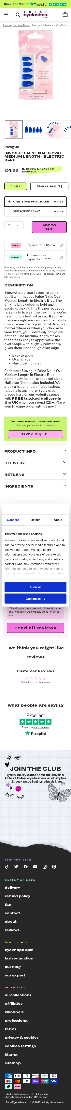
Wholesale (14, 1012)
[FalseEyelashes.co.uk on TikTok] (7, 867)
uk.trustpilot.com (14, 1097)
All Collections (18, 995)
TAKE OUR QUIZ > (35, 434)
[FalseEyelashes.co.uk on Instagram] (45, 867)
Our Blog (13, 967)
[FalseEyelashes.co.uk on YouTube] (35, 867)
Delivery (12, 887)
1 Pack (15, 186)
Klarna (11, 1054)
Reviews (12, 930)
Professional (16, 1020)
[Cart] (65, 14)
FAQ (8, 904)
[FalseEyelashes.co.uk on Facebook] (26, 867)
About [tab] (58, 520)
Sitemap (13, 1063)
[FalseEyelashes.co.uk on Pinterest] (54, 867)
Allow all (35, 587)
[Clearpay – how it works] (61, 257)
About (10, 921)
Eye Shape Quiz (19, 950)
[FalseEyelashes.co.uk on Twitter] (16, 867)
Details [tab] (35, 520)
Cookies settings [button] (20, 1046)
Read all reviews (35, 628)
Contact (12, 913)
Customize (33, 598)
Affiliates (13, 1003)
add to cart (49, 227)
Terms (10, 1029)
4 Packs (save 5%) (49, 186)
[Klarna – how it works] (61, 245)
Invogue (11, 147)
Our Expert (15, 975)
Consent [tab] (13, 520)
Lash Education (19, 958)
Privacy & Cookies (21, 1037)
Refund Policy (17, 896)
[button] (6, 14)
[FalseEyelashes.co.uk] (35, 15)
